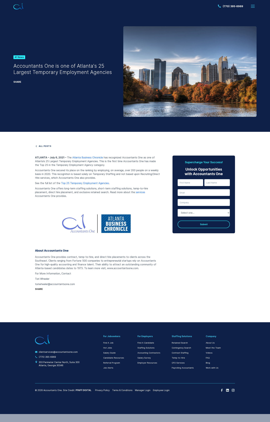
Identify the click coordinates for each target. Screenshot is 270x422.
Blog (208, 363)
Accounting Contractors (149, 353)
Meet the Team (213, 348)
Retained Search (180, 343)
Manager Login (142, 390)
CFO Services (178, 363)
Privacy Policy (102, 390)
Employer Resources (147, 363)
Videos (209, 353)
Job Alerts (108, 368)
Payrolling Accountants (183, 368)
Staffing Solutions (146, 348)
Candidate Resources (113, 358)
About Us (210, 343)
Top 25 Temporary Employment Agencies (85, 183)
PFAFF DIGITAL (83, 390)
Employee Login (161, 390)
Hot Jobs (107, 348)
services (140, 192)
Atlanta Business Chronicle (87, 157)
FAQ (208, 358)
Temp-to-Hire (178, 358)
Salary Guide (109, 353)
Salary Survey (144, 358)
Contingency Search (181, 348)
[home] (18, 6)
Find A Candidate (146, 343)
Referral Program (111, 363)
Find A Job (108, 343)
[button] (253, 6)
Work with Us (212, 368)
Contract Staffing (180, 353)
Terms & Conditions (122, 390)
